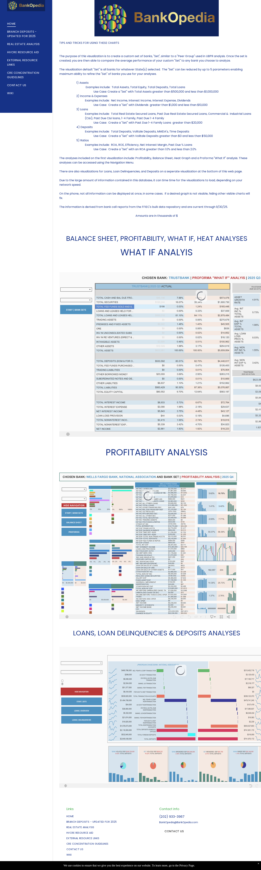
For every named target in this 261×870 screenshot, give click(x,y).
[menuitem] (12, 14)
